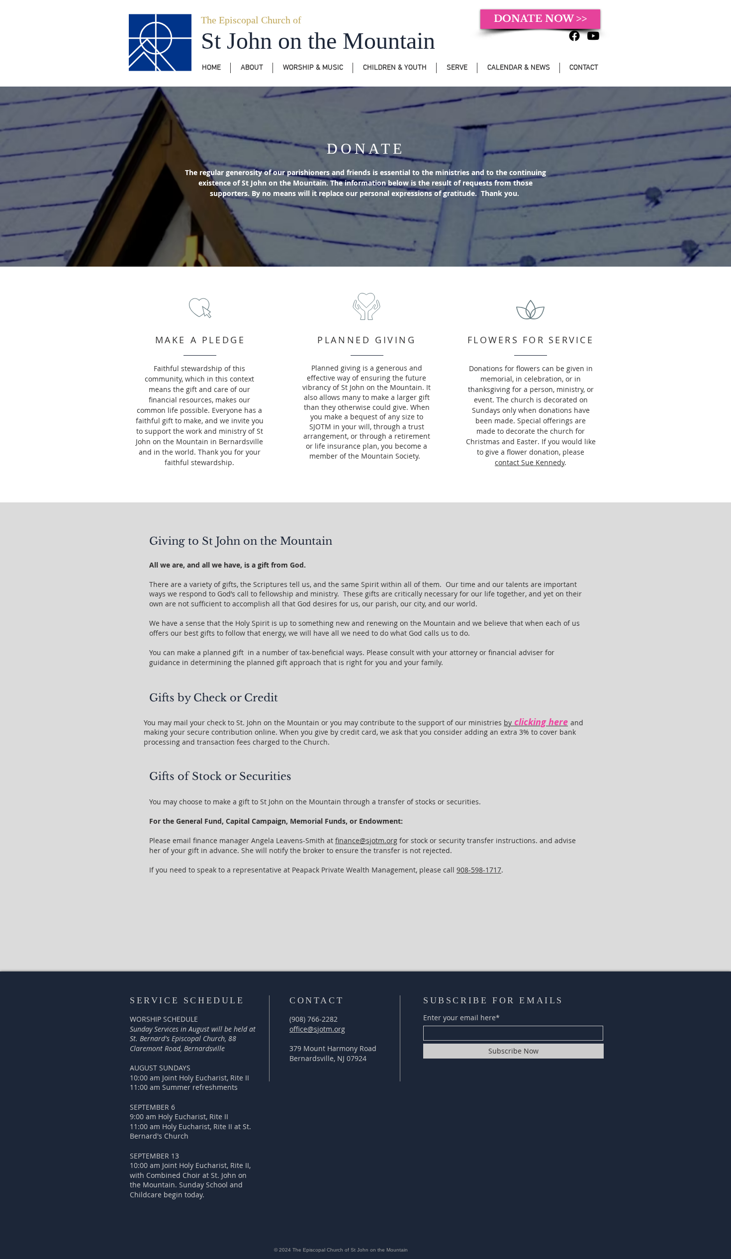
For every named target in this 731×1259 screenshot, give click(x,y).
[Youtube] (593, 36)
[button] (252, 68)
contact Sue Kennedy (529, 462)
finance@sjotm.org (366, 840)
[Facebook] (574, 36)
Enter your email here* (461, 1017)
